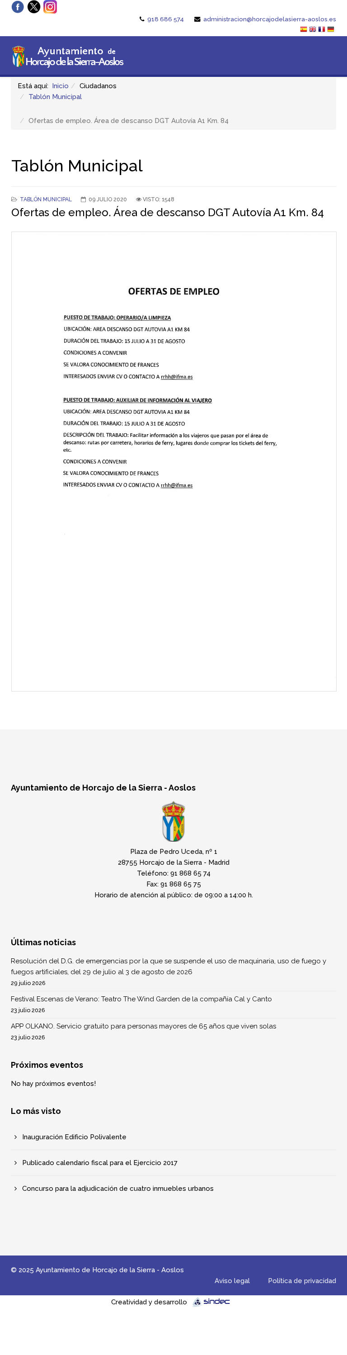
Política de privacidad (302, 1281)
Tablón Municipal (55, 97)
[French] (322, 30)
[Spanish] (304, 30)
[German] (331, 30)
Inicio (60, 86)
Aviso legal (232, 1281)
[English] (313, 30)
